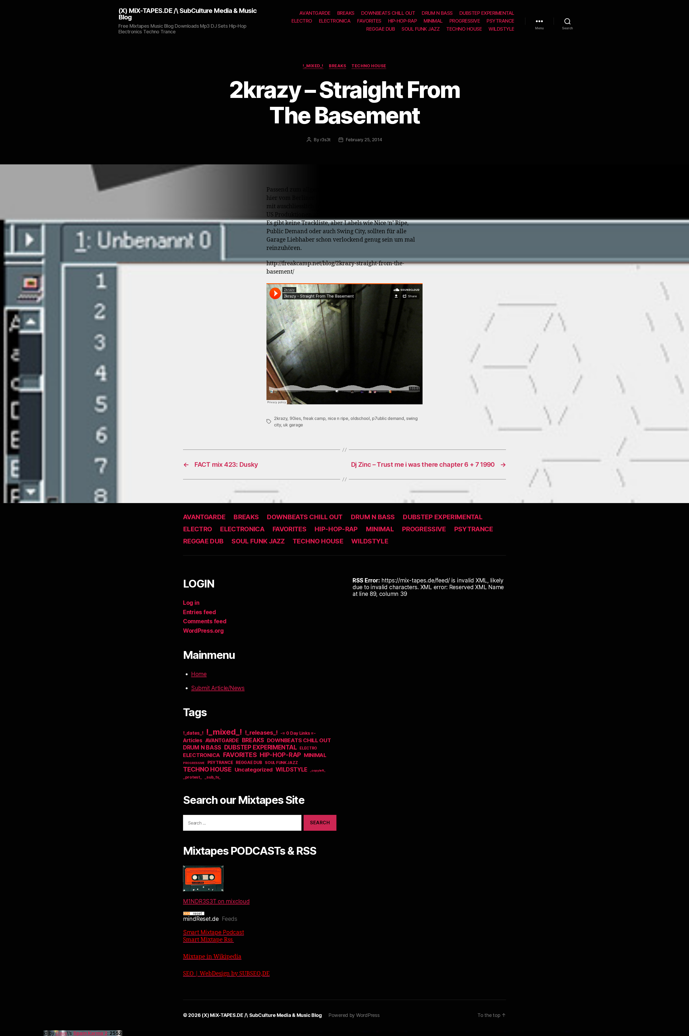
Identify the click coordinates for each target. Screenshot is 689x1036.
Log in (191, 602)
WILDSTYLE (501, 29)
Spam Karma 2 (90, 1033)
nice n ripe (338, 418)
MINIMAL (433, 21)
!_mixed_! (313, 65)
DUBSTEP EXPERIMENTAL (486, 13)
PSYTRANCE (500, 21)
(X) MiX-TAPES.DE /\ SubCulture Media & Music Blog (187, 14)
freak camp (314, 418)
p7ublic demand (388, 418)
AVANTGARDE (315, 13)
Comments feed (205, 621)
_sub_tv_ (212, 777)
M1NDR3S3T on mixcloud (216, 901)
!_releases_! (261, 732)
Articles (192, 740)
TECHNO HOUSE (464, 29)
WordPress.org (203, 630)
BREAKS (345, 13)
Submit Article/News (218, 688)
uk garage (293, 424)
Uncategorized (254, 769)
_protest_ (192, 777)
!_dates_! (193, 733)
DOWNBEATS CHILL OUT (388, 13)
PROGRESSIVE (464, 21)
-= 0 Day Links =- (297, 733)
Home (199, 674)
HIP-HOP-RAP (402, 21)
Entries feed (199, 612)
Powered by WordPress (354, 1015)
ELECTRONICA (335, 21)
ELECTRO (301, 21)
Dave (61, 1033)
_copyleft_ (317, 770)
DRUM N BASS (437, 13)
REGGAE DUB (380, 29)
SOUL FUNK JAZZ (421, 29)
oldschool (360, 418)
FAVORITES (369, 21)
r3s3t (325, 139)
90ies (295, 418)
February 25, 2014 (364, 139)
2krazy (280, 418)
